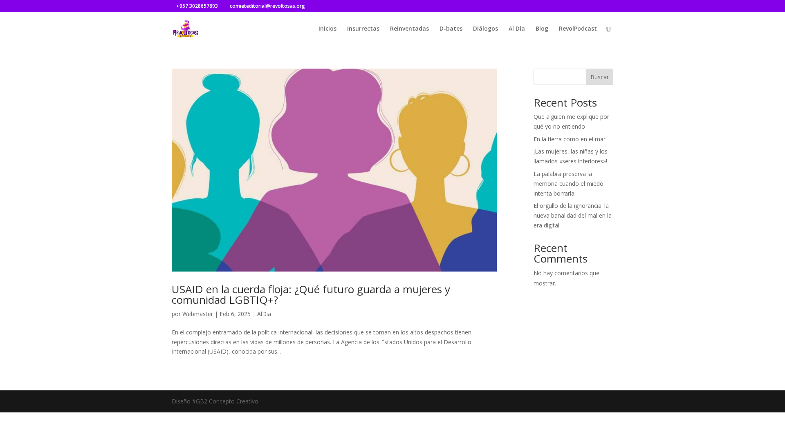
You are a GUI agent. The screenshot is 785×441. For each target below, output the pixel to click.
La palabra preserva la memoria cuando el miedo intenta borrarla (568, 183)
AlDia (264, 314)
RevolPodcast (578, 29)
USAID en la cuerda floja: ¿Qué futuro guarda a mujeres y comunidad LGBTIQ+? (311, 294)
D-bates (451, 29)
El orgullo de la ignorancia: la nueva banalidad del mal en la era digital (573, 215)
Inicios (327, 29)
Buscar (599, 77)
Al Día (517, 29)
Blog (542, 29)
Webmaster (197, 314)
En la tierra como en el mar (570, 139)
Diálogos (485, 29)
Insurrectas (363, 29)
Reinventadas (409, 29)
